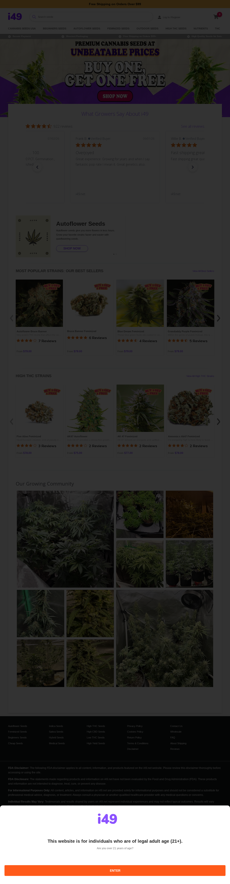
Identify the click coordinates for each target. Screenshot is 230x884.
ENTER (115, 870)
